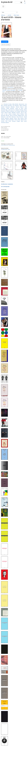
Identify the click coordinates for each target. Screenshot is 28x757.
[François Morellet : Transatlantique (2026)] (5, 197)
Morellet (4, 90)
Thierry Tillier (17, 119)
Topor (3, 91)
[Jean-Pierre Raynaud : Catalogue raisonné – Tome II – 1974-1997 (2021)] (5, 378)
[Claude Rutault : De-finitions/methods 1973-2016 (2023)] (5, 291)
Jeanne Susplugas (10, 119)
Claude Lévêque (12, 114)
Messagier (13, 90)
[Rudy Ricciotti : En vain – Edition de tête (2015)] (5, 729)
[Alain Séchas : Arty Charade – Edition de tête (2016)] (5, 637)
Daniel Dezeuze (10, 108)
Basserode (21, 104)
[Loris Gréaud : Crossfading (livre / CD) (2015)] (5, 740)
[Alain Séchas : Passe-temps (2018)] (5, 492)
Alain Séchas (21, 118)
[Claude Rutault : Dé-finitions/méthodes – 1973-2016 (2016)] (5, 612)
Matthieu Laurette (16, 112)
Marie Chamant (23, 105)
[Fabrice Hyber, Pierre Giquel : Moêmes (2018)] (5, 443)
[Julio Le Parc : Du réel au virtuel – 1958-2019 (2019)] (5, 412)
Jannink (9, 15)
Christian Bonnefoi (8, 105)
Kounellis (20, 90)
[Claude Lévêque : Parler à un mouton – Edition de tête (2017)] (5, 587)
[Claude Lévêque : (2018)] (5, 465)
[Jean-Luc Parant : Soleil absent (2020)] (5, 402)
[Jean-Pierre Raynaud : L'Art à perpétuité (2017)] (5, 562)
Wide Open (16, 15)
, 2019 (5, 149)
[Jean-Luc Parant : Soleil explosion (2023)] (5, 272)
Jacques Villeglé (16, 121)
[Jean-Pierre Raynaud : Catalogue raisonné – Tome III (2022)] (5, 332)
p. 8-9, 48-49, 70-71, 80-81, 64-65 (8, 145)
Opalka (8, 90)
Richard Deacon (20, 107)
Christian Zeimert (5, 122)
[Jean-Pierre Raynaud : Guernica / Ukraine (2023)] (5, 282)
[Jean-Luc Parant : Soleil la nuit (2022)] (5, 311)
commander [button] (5, 41)
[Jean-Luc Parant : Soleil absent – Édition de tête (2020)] (5, 390)
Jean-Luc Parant (13, 115)
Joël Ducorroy (11, 109)
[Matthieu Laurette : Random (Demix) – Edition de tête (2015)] (5, 680)
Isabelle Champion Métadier (8, 107)
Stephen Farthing (19, 109)
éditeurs (3, 15)
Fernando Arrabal (8, 104)
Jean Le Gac (24, 112)
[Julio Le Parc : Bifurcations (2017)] (5, 512)
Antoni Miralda (20, 114)
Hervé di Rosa (19, 108)
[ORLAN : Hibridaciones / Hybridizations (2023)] (5, 261)
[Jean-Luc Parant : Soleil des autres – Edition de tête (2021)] (5, 355)
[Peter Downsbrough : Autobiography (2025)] (5, 230)
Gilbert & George (10, 111)
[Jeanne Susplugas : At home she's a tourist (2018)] (5, 502)
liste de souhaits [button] (6, 44)
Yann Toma (8, 121)
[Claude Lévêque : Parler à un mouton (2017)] (5, 600)
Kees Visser (24, 121)
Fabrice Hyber (7, 112)
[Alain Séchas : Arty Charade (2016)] (5, 623)
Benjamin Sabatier (9, 118)
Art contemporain (5, 186)
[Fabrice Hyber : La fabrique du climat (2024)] (5, 251)
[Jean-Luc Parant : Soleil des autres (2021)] (5, 368)
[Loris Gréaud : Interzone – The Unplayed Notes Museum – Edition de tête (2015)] (5, 716)
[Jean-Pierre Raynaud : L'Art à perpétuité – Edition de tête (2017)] (5, 549)
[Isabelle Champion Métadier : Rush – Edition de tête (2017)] (5, 523)
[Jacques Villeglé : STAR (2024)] (5, 241)
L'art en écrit (10, 87)
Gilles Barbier (15, 104)
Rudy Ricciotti (20, 116)
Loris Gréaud (17, 111)
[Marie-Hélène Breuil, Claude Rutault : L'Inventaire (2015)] (5, 669)
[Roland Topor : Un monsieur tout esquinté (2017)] (5, 574)
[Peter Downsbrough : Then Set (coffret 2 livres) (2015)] (5, 649)
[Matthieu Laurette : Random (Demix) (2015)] (5, 693)
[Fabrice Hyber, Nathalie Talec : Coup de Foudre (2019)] (5, 422)
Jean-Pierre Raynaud (11, 116)
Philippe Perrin (21, 115)
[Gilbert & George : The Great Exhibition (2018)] (5, 474)
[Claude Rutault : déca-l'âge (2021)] (5, 343)
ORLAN (7, 115)
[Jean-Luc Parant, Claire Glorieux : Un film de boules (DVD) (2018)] (5, 432)
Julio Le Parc (4, 114)
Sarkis (15, 118)
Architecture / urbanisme (7, 184)
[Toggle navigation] (3, 6)
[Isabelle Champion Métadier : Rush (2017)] (5, 536)
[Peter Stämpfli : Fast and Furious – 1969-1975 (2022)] (5, 300)
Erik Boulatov (16, 105)
